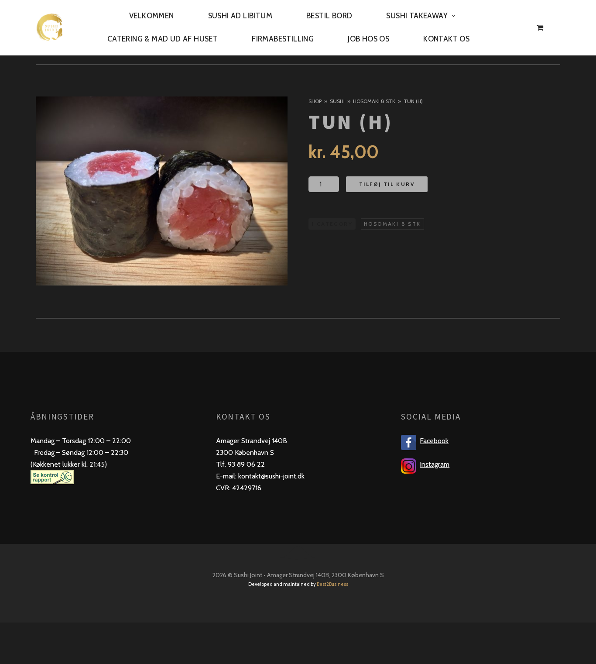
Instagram (434, 464)
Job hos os (368, 38)
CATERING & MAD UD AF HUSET (162, 38)
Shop (315, 101)
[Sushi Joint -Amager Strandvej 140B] (50, 27)
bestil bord (329, 15)
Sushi (337, 101)
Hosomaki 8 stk (374, 101)
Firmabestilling (283, 38)
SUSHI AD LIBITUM (240, 15)
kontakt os (446, 38)
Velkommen (151, 15)
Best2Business (332, 584)
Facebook (434, 441)
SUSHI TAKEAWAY (417, 15)
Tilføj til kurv (386, 183)
